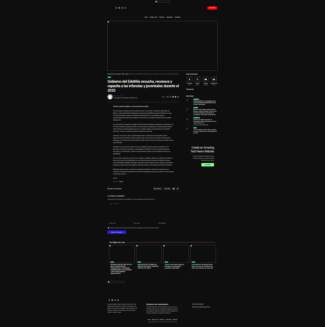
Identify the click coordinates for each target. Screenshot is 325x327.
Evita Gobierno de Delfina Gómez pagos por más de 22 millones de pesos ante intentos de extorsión (202, 266)
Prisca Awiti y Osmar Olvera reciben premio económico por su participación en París (205, 131)
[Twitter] (197, 81)
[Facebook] (189, 81)
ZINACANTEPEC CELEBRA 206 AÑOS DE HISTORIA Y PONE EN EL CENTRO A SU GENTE (148, 266)
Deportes (196, 99)
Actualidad (196, 117)
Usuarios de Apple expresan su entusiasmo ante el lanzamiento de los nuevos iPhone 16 (204, 121)
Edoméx (196, 107)
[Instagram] (122, 8)
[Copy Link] (178, 96)
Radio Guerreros (119, 95)
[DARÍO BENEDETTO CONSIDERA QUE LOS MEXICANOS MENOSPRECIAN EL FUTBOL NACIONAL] (189, 102)
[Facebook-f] (116, 8)
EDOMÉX (121, 181)
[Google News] (213, 81)
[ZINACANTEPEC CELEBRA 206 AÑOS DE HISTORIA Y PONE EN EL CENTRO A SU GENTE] (149, 254)
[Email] (175, 96)
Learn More (208, 164)
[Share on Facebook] (168, 96)
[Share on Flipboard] (173, 96)
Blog (109, 77)
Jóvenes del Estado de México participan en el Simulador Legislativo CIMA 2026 (174, 266)
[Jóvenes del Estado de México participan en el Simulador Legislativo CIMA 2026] (176, 254)
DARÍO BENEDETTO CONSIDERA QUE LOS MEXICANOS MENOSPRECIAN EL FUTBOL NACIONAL (204, 102)
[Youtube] (119, 8)
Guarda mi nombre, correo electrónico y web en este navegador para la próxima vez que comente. (134, 228)
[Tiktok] (125, 8)
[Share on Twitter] (170, 96)
